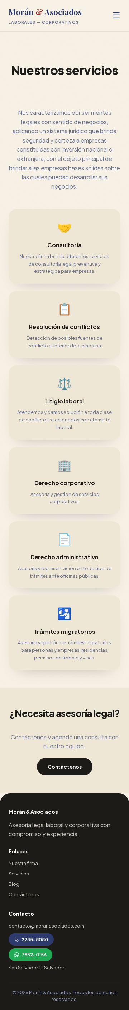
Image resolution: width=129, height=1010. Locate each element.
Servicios (19, 873)
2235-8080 (35, 939)
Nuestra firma (23, 863)
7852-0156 (34, 954)
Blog (14, 884)
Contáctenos (65, 766)
